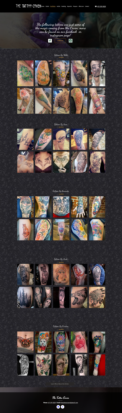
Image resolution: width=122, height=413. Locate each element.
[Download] (50, 41)
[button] (25, 73)
